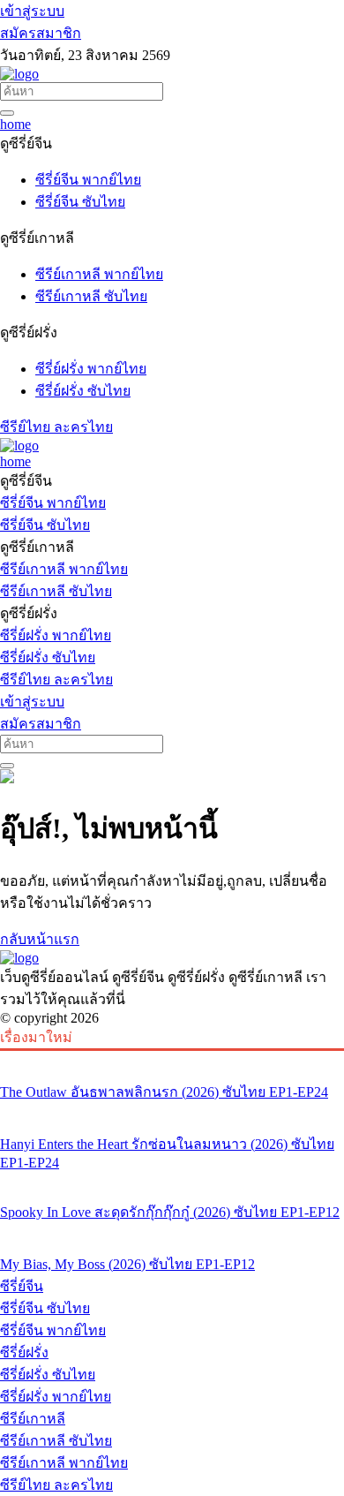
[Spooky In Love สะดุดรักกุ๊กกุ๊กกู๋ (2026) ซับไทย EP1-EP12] (172, 1179)
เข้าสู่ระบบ (32, 11)
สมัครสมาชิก (40, 33)
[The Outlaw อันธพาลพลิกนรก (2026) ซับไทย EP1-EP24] (172, 1059)
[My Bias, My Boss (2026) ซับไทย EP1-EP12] (172, 1231)
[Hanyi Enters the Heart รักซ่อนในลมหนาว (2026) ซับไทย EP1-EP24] (172, 1111)
